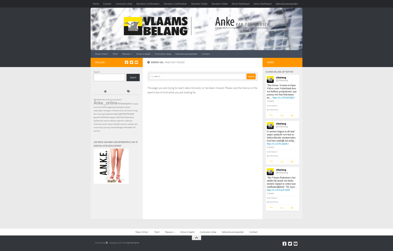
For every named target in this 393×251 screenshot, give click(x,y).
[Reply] (271, 115)
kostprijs (131, 117)
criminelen (115, 111)
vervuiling (106, 128)
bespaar (127, 107)
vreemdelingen (117, 127)
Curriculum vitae (124, 3)
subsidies (130, 124)
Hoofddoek (104, 117)
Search (97, 72)
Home (96, 3)
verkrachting (98, 128)
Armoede (134, 104)
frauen (99, 114)
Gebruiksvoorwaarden (287, 3)
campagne (107, 111)
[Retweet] (281, 115)
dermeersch (128, 111)
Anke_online (105, 103)
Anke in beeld (143, 53)
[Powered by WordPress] (107, 243)
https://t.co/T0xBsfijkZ (284, 97)
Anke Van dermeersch (114, 100)
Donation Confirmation (148, 3)
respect (110, 124)
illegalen (112, 117)
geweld (96, 117)
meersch (106, 121)
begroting (111, 107)
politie (105, 124)
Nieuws (126, 53)
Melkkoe (113, 121)
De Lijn (121, 111)
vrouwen (128, 127)
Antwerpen (124, 103)
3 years (270, 100)
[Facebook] (126, 62)
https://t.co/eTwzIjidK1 (278, 143)
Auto (95, 107)
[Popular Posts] (105, 91)
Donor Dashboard (240, 3)
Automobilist (102, 107)
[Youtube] (136, 62)
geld (104, 114)
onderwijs (128, 121)
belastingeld (119, 107)
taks (136, 124)
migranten (120, 121)
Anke (103, 100)
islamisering (121, 117)
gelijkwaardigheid (112, 114)
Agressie (97, 99)
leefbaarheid (98, 121)
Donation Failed (199, 3)
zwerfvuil (97, 131)
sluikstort (123, 124)
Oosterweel (98, 124)
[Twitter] (131, 62)
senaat (116, 124)
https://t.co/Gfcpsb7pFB (278, 189)
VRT (134, 128)
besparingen (98, 111)
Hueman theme (132, 243)
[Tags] (128, 91)
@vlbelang (282, 80)
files (95, 114)
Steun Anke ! (101, 53)
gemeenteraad (126, 113)
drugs (136, 111)
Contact (107, 3)
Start (115, 53)
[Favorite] (292, 115)
